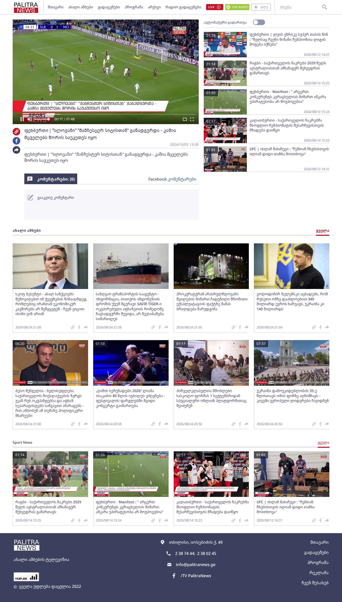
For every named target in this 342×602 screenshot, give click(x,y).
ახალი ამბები (80, 7)
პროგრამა (134, 7)
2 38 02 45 (206, 553)
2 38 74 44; (185, 553)
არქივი (154, 7)
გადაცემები (109, 7)
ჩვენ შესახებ (315, 583)
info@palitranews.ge (195, 564)
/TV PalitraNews (196, 575)
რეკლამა (319, 572)
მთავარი (56, 7)
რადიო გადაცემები (183, 7)
